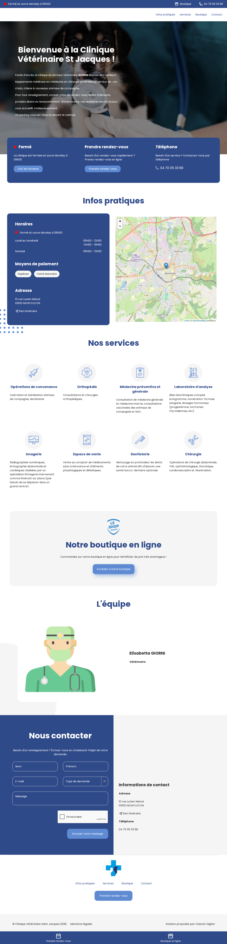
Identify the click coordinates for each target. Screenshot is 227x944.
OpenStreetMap (199, 320)
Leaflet (186, 320)
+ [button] (120, 221)
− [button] (120, 226)
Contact (216, 14)
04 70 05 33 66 (171, 168)
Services (185, 14)
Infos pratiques (165, 14)
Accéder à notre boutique (113, 569)
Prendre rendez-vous (103, 169)
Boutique (201, 14)
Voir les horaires (28, 169)
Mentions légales (81, 924)
